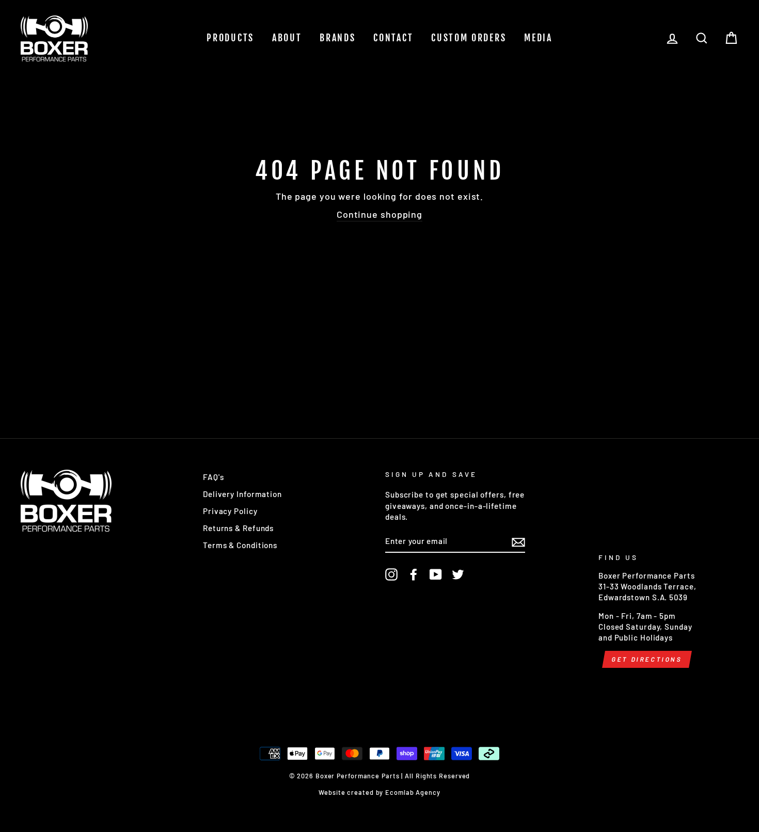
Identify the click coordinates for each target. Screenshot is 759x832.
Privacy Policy (230, 511)
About (287, 37)
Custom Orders (468, 37)
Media (538, 37)
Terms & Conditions (240, 545)
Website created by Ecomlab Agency (379, 792)
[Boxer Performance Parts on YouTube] (436, 574)
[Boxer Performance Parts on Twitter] (458, 574)
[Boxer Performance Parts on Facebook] (413, 574)
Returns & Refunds (238, 528)
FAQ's (213, 477)
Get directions (647, 659)
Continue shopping (379, 214)
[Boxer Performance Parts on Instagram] (391, 574)
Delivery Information (242, 494)
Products (230, 37)
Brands (337, 37)
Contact (393, 37)
